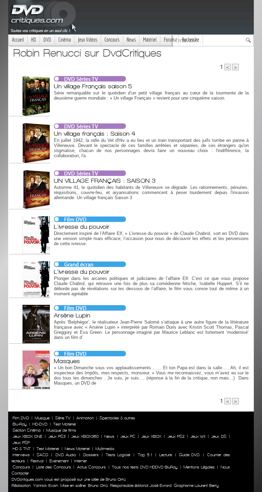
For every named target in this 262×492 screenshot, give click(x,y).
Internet (80, 461)
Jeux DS (218, 436)
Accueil (18, 39)
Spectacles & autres (117, 418)
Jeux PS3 (57, 436)
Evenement (59, 461)
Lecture (165, 455)
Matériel (150, 39)
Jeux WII (197, 436)
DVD (47, 39)
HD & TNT (22, 449)
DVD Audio (66, 455)
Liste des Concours (53, 467)
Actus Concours (91, 467)
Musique (42, 418)
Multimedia (105, 449)
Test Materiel (64, 424)
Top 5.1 (145, 455)
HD (33, 39)
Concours (111, 39)
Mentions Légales (199, 467)
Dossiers (91, 455)
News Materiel (77, 449)
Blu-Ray (20, 424)
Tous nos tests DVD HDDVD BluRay (144, 467)
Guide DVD (189, 455)
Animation (85, 418)
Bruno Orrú (98, 485)
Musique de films (61, 430)
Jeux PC (127, 436)
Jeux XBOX (151, 436)
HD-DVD (39, 424)
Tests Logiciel (118, 455)
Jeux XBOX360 (85, 436)
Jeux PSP (21, 443)
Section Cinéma (27, 430)
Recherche (190, 39)
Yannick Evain (45, 485)
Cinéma (64, 39)
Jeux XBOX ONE (27, 436)
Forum (169, 39)
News (131, 39)
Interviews (21, 455)
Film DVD (21, 418)
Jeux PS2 (176, 436)
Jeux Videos (87, 39)
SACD (42, 455)
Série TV (63, 418)
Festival (37, 461)
